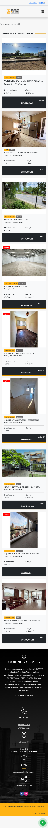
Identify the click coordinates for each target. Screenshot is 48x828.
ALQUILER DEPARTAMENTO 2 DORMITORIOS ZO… (22, 554)
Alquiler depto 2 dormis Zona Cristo (19, 353)
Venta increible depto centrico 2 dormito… (22, 621)
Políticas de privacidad (24, 695)
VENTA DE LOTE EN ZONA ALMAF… (24, 81)
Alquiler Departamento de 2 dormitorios (21, 420)
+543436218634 (24, 725)
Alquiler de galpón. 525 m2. (15, 286)
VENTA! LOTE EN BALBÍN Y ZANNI (16, 220)
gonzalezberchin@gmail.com (24, 772)
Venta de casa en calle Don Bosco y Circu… (22, 153)
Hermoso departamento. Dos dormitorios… (22, 487)
